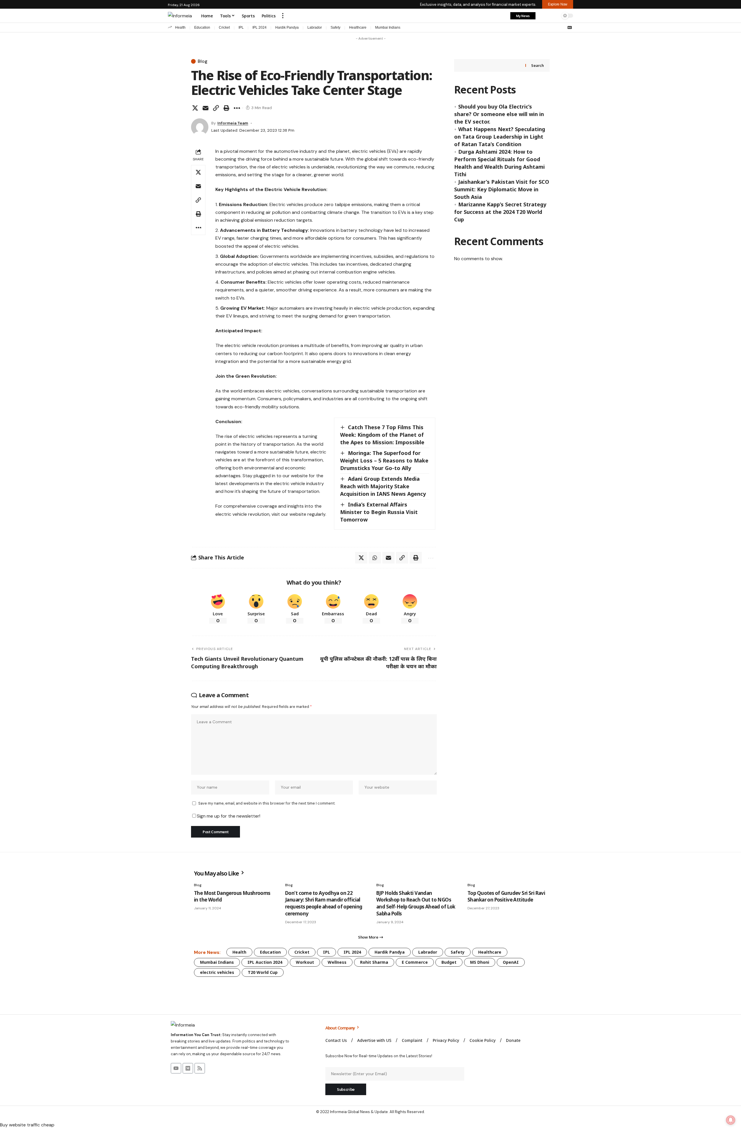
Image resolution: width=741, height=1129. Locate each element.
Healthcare (357, 27)
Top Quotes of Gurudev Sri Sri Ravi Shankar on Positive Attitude (506, 896)
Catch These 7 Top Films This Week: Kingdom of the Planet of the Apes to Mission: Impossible (382, 435)
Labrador (314, 27)
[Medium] (188, 1068)
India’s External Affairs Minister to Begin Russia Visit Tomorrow (379, 512)
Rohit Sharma (374, 962)
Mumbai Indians (387, 27)
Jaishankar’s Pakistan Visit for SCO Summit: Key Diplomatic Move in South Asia (501, 189)
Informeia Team (232, 123)
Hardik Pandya (287, 27)
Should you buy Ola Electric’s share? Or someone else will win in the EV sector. (499, 114)
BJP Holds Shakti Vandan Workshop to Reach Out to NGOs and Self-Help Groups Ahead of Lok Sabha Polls (415, 903)
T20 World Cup (263, 972)
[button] (283, 16)
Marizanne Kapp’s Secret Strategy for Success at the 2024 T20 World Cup (500, 212)
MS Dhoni (479, 962)
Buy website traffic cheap (27, 1125)
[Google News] (569, 27)
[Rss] (200, 1068)
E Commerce (415, 962)
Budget (448, 962)
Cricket (224, 27)
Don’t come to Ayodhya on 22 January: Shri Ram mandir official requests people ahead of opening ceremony (323, 903)
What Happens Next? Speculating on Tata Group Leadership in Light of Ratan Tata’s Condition (499, 137)
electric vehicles (217, 972)
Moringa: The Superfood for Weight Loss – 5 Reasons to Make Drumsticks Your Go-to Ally (384, 460)
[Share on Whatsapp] (375, 557)
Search (537, 65)
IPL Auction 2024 (264, 962)
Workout (305, 962)
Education (202, 27)
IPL (241, 27)
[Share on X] (195, 108)
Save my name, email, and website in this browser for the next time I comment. (266, 803)
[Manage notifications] (730, 1120)
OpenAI (511, 962)
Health (180, 27)
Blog (203, 61)
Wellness (337, 962)
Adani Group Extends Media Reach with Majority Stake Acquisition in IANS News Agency (383, 486)
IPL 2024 (259, 27)
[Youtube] (176, 1068)
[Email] (205, 108)
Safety (335, 27)
